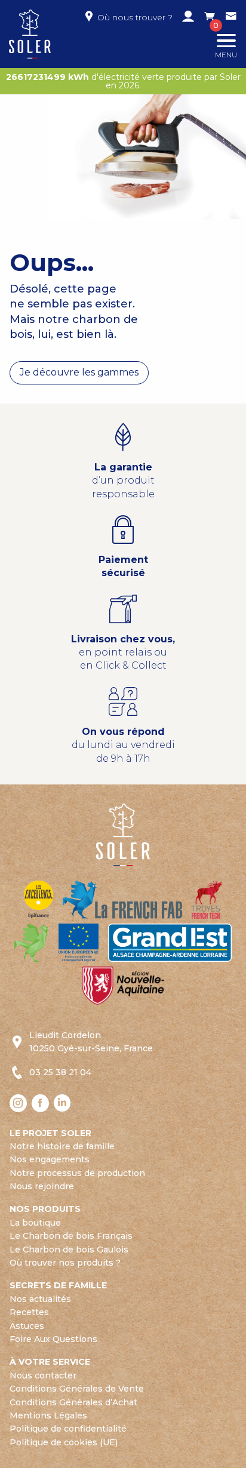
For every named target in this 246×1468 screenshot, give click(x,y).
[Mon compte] (188, 17)
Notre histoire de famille (62, 1146)
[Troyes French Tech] (207, 898)
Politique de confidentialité (68, 1428)
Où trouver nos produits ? (65, 1262)
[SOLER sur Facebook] (40, 1103)
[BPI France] (38, 898)
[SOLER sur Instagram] (18, 1103)
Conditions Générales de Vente (77, 1388)
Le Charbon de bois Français (71, 1235)
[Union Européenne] (79, 941)
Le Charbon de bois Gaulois (69, 1249)
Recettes (29, 1312)
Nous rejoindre (42, 1186)
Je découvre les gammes (79, 372)
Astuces (27, 1326)
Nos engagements (50, 1159)
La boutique (35, 1222)
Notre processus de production (77, 1173)
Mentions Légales (48, 1415)
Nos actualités (40, 1299)
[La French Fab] (122, 898)
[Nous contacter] (231, 17)
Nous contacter (43, 1375)
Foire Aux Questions (53, 1339)
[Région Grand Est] (169, 941)
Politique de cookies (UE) (64, 1442)
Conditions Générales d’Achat (73, 1402)
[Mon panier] (210, 17)
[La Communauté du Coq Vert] (31, 941)
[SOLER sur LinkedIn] (62, 1103)
